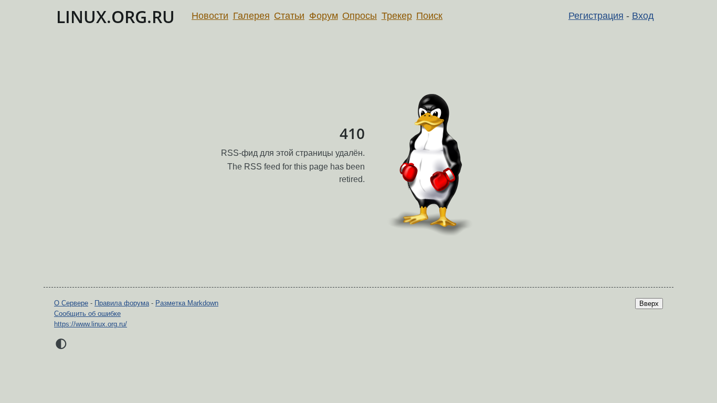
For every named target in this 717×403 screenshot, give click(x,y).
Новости (210, 15)
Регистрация (596, 15)
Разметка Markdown (186, 303)
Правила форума (121, 303)
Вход (643, 15)
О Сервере (71, 303)
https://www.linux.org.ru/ (90, 324)
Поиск (429, 15)
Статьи (289, 15)
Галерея (251, 15)
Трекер (397, 15)
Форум (323, 15)
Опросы (359, 15)
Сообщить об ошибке (87, 313)
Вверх (649, 303)
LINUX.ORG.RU (115, 16)
